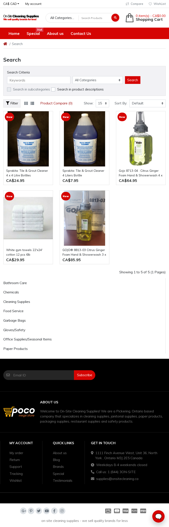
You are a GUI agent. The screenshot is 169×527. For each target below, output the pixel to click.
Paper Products (15, 348)
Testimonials (62, 480)
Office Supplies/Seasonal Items (27, 339)
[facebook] (54, 511)
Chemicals (11, 292)
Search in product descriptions (80, 89)
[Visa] (125, 510)
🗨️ (158, 516)
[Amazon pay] (107, 510)
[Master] (116, 510)
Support (15, 466)
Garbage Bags (14, 320)
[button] (11, 4)
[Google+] (23, 511)
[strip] (144, 510)
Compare (137, 4)
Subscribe (84, 375)
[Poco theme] (21, 18)
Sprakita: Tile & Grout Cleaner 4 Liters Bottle (83, 173)
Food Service (13, 311)
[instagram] (62, 511)
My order (16, 453)
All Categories (61, 17)
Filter (13, 103)
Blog (56, 459)
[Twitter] (39, 511)
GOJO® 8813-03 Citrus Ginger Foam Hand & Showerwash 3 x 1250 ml (84, 252)
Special (58, 473)
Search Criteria (18, 72)
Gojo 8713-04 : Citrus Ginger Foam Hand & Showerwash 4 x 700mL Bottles (140, 173)
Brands (58, 466)
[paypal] (134, 510)
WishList (160, 4)
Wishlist (15, 480)
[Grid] (26, 103)
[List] (32, 103)
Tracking (16, 473)
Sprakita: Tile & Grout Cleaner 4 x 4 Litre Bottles (27, 173)
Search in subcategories (31, 89)
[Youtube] (46, 511)
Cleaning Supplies (16, 301)
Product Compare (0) (56, 103)
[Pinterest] (31, 511)
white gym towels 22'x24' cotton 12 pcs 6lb (24, 252)
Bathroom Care (15, 283)
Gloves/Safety (14, 330)
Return (14, 459)
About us (60, 453)
